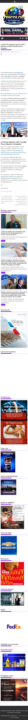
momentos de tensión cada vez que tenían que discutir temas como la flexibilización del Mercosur (13, 152)
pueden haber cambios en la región (10, 176)
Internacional (5, 191)
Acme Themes (15, 717)
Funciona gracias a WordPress (9, 715)
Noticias (10, 191)
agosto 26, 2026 (5, 258)
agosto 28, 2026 (5, 229)
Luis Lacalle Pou (18, 72)
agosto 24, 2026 (5, 290)
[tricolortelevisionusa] (2, 38)
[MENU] (26, 38)
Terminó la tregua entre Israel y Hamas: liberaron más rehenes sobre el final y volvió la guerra (7, 199)
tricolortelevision (16, 52)
